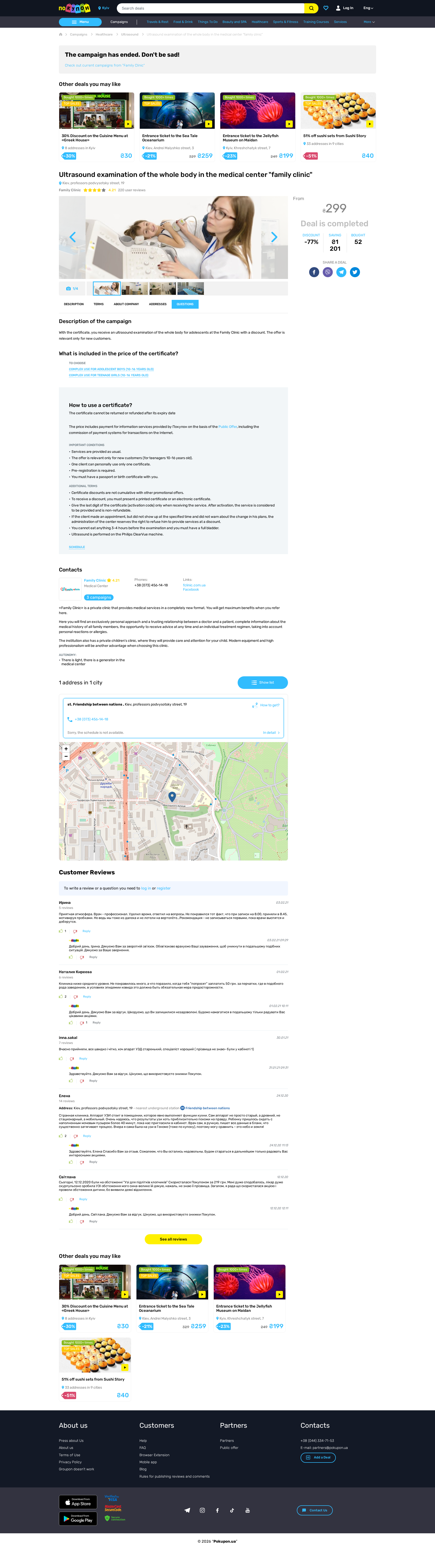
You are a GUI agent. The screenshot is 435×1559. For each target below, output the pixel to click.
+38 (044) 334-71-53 (317, 1441)
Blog (143, 1469)
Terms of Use (69, 1455)
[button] (172, 797)
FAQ (142, 1448)
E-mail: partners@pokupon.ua (324, 1448)
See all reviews (173, 1239)
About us (66, 1448)
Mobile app (148, 1462)
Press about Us (71, 1441)
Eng (367, 8)
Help (143, 1441)
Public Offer (228, 427)
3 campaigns (99, 597)
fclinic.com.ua (194, 585)
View (70, 122)
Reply (87, 931)
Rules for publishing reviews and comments (174, 1476)
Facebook (191, 589)
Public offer (229, 1448)
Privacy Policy (70, 1462)
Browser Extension (154, 1455)
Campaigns (119, 22)
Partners (227, 1441)
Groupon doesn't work (76, 1469)
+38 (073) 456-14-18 (91, 719)
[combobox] (210, 8)
